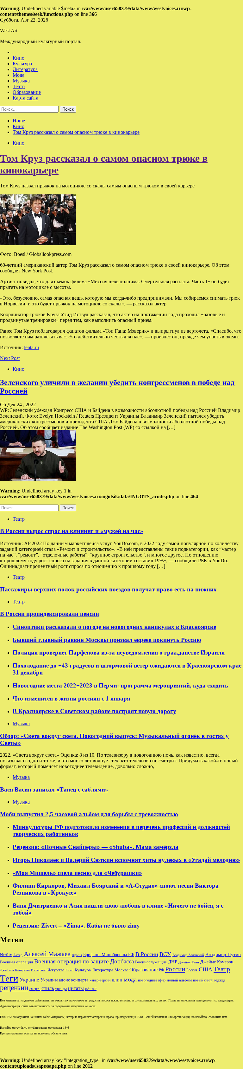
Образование (27, 92)
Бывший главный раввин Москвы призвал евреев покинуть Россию (107, 639)
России (175, 969)
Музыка (21, 80)
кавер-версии (100, 980)
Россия (191, 970)
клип (117, 979)
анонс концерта (73, 980)
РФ (161, 970)
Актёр (17, 955)
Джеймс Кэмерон (217, 961)
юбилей (91, 989)
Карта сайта (25, 98)
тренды (61, 989)
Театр (19, 86)
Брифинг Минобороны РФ (108, 954)
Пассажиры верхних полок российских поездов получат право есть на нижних (108, 589)
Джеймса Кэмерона (15, 970)
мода (130, 979)
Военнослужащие (151, 962)
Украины (49, 980)
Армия (77, 955)
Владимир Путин (223, 954)
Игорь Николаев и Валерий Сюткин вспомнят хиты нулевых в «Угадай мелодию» (126, 860)
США (205, 969)
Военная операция (16, 962)
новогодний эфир (151, 980)
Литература (25, 69)
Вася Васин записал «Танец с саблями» (54, 789)
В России (146, 954)
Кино (18, 58)
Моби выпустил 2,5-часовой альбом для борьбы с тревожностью (89, 814)
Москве (121, 970)
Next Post (10, 358)
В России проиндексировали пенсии (49, 613)
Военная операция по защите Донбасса (84, 961)
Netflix (6, 955)
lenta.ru (31, 347)
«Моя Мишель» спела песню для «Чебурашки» (77, 873)
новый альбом (179, 980)
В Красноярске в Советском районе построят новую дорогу (94, 711)
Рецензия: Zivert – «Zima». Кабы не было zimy (76, 925)
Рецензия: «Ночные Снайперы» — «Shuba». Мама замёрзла (95, 847)
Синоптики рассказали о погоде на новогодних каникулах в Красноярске (114, 626)
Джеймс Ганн (188, 962)
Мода (18, 75)
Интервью (38, 970)
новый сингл (203, 980)
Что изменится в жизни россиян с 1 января (71, 698)
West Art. (9, 30)
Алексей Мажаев (47, 954)
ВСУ (165, 954)
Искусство (55, 970)
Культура (22, 63)
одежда (219, 980)
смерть (34, 989)
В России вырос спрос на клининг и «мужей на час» (71, 531)
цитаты (76, 988)
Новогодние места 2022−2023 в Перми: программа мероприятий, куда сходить (120, 685)
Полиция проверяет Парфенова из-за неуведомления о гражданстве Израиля (119, 652)
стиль (47, 988)
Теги (9, 978)
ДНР (172, 961)
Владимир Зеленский (188, 955)
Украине (29, 980)
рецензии (14, 988)
